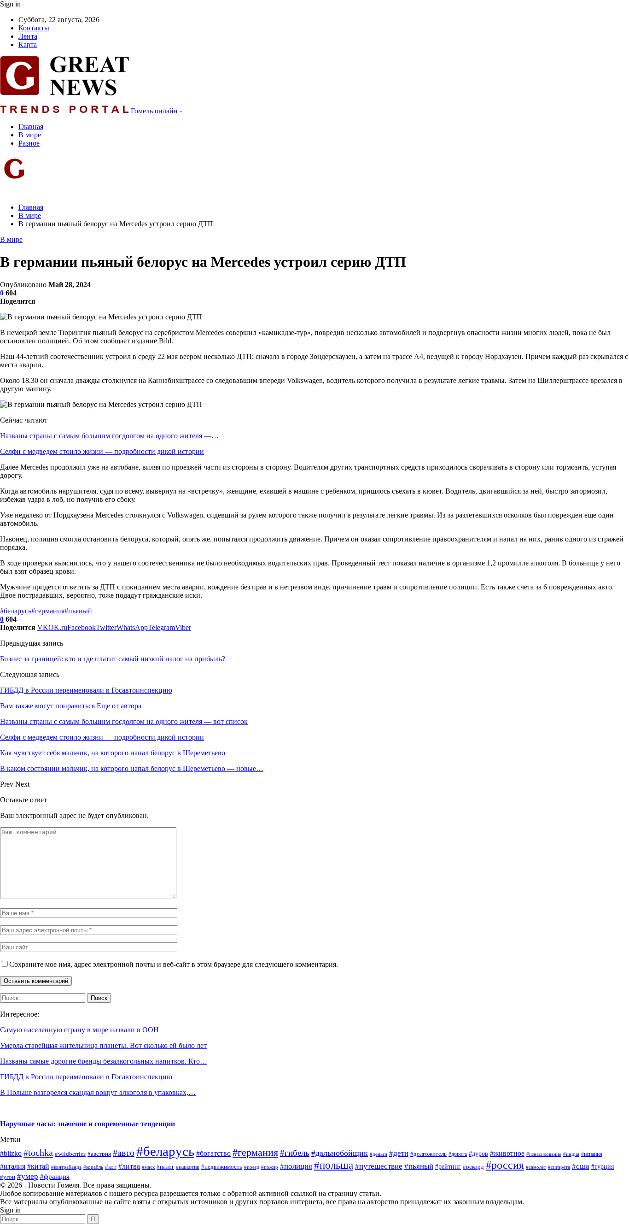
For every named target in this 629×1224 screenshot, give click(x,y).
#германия (47, 611)
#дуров (478, 1153)
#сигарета (559, 1167)
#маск (148, 1167)
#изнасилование (543, 1154)
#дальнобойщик (339, 1153)
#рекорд (473, 1167)
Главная (30, 126)
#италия (12, 1166)
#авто (123, 1153)
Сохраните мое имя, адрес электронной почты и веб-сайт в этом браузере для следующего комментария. (173, 964)
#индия (571, 1154)
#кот (110, 1167)
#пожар (269, 1167)
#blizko (11, 1153)
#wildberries (70, 1154)
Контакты (33, 28)
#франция (55, 1176)
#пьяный (78, 611)
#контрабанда (66, 1167)
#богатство (213, 1153)
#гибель (294, 1153)
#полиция (296, 1166)
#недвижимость (221, 1166)
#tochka (38, 1153)
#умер (27, 1176)
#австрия (99, 1154)
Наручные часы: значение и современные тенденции (87, 1124)
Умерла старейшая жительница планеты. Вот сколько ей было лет (103, 1045)
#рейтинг (448, 1166)
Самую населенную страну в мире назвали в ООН (79, 1030)
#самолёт (536, 1167)
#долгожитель (428, 1154)
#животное (507, 1153)
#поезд (251, 1167)
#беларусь (15, 611)
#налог (165, 1167)
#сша (580, 1166)
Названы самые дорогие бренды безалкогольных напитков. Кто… (103, 1061)
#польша (333, 1165)
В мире (29, 135)
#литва (129, 1166)
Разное (29, 143)
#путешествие (378, 1166)
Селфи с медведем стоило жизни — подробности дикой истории (102, 451)
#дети (398, 1153)
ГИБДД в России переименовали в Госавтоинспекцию (86, 690)
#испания (591, 1154)
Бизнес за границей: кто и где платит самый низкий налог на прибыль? (112, 659)
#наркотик (187, 1167)
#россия (505, 1165)
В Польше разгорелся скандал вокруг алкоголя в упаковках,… (98, 1092)
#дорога (457, 1154)
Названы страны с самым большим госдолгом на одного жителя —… (109, 436)
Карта (27, 44)
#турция (602, 1166)
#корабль (93, 1167)
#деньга (378, 1154)
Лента (27, 36)
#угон (7, 1177)
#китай (38, 1166)
